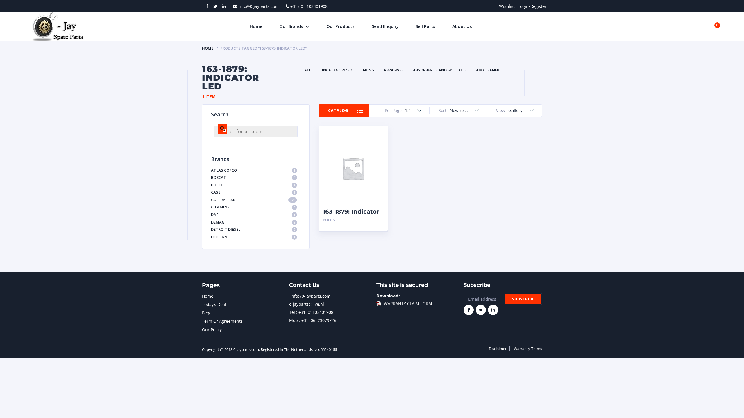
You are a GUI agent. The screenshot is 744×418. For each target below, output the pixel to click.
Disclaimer (498, 348)
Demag (253, 222)
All (307, 70)
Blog (206, 313)
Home (207, 48)
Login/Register (532, 6)
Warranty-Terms (528, 348)
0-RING (368, 70)
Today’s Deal (214, 304)
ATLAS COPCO (253, 170)
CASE (253, 192)
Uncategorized (336, 70)
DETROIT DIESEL (253, 229)
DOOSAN (253, 236)
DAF (253, 214)
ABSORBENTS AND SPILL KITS (440, 70)
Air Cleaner (487, 70)
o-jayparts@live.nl (306, 304)
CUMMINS (253, 207)
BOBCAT (253, 177)
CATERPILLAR (253, 199)
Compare (377, 145)
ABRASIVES (394, 70)
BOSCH (253, 185)
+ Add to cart (368, 220)
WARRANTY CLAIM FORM (408, 303)
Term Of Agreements (222, 321)
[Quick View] (377, 135)
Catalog (338, 110)
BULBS (329, 219)
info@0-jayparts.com (310, 296)
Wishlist (507, 6)
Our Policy (212, 329)
